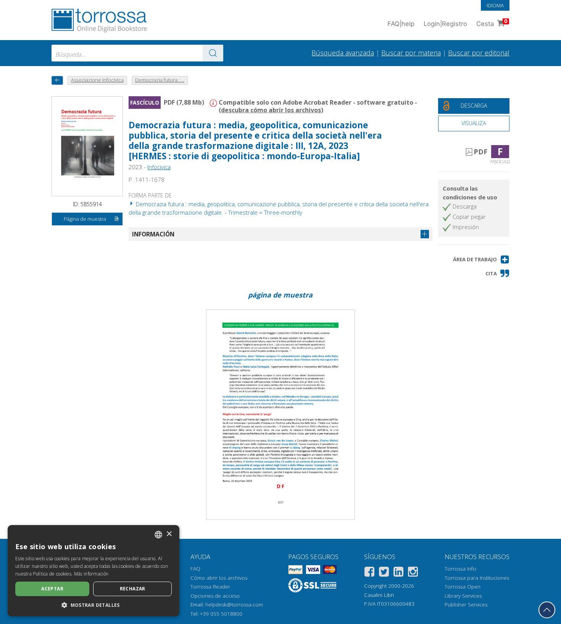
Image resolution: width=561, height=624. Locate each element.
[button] (481, 259)
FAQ (195, 568)
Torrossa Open (462, 586)
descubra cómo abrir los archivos (271, 110)
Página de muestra (85, 218)
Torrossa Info (460, 568)
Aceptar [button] (52, 588)
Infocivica (159, 167)
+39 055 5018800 (221, 613)
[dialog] (93, 570)
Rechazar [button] (132, 588)
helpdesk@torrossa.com (234, 604)
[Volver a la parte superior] (546, 609)
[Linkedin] (398, 573)
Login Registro (445, 23)
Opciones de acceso (215, 595)
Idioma (495, 5)
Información (153, 234)
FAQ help (400, 23)
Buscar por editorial (478, 52)
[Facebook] (369, 573)
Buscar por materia (411, 52)
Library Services (463, 595)
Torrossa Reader (210, 586)
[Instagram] (412, 573)
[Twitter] (383, 573)
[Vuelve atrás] (57, 80)
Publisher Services (466, 604)
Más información (91, 574)
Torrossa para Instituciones (477, 577)
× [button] (169, 534)
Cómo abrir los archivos (218, 577)
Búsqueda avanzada (342, 52)
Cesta (492, 22)
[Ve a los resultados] (213, 53)
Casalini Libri (379, 595)
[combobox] (137, 53)
